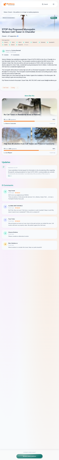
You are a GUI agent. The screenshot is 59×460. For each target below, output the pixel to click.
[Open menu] (53, 4)
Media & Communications (8, 17)
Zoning (13, 87)
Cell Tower (5, 87)
